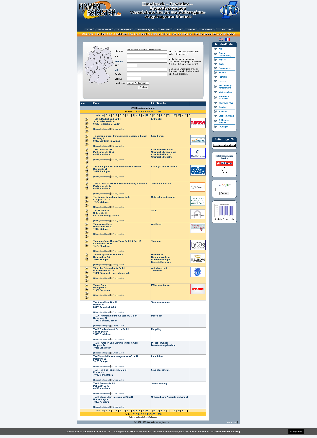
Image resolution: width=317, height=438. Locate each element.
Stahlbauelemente (160, 302)
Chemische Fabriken (161, 154)
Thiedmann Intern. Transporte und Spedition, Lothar (120, 136)
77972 (96, 320)
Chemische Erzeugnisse (163, 152)
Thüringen (223, 127)
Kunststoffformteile (161, 262)
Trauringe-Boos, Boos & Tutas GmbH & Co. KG (117, 241)
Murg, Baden (106, 375)
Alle (98, 115)
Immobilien (157, 356)
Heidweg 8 (98, 138)
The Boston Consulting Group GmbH (112, 197)
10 (151, 111)
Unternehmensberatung (163, 197)
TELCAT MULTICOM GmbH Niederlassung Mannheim (120, 183)
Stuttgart (104, 202)
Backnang (105, 290)
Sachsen (223, 111)
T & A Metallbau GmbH (105, 302)
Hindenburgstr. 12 (102, 399)
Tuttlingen (105, 171)
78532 (96, 171)
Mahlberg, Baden (108, 320)
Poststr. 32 (98, 304)
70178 (96, 361)
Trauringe (156, 241)
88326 (96, 307)
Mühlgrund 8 (99, 287)
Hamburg (223, 77)
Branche (119, 61)
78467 (96, 402)
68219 (96, 154)
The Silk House (101, 210)
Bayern (222, 60)
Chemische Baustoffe (162, 149)
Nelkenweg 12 (100, 318)
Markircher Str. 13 (102, 186)
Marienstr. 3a (99, 359)
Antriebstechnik (159, 268)
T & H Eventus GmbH (104, 383)
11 (154, 111)
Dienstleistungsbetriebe (163, 345)
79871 (96, 273)
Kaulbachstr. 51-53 (102, 243)
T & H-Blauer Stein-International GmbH (113, 397)
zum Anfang (231, 422)
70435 (96, 229)
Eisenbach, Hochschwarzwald (115, 273)
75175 (96, 246)
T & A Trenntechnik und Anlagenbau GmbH (115, 316)
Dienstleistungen (159, 343)
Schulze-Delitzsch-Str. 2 (105, 121)
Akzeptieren (296, 431)
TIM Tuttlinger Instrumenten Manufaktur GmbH (117, 166)
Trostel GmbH (100, 285)
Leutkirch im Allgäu (110, 141)
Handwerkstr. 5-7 (101, 257)
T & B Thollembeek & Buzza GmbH (111, 329)
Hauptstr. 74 (99, 345)
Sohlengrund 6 (100, 332)
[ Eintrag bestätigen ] (101, 129)
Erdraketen (156, 119)
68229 (96, 188)
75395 (96, 334)
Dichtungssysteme (160, 257)
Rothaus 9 (98, 372)
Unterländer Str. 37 (102, 226)
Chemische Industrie (161, 157)
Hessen (222, 81)
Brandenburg (225, 68)
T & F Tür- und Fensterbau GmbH (110, 370)
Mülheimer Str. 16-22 (103, 152)
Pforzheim (105, 246)
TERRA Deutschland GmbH (107, 119)
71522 (96, 290)
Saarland (223, 107)
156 (159, 111)
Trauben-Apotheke (102, 224)
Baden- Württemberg (225, 54)
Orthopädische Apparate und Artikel (169, 397)
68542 (96, 124)
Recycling (156, 329)
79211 (96, 348)
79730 (96, 375)
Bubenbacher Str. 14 (103, 270)
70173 (96, 202)
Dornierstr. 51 (100, 169)
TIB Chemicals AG (102, 149)
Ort (116, 70)
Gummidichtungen (160, 259)
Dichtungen (157, 254)
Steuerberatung (159, 383)
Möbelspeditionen (160, 285)
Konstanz (104, 402)
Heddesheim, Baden (110, 124)
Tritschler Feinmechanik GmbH (109, 268)
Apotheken (156, 224)
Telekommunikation (161, 183)
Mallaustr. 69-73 (101, 386)
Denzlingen (105, 348)
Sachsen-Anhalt (226, 116)
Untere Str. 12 (100, 213)
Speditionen (157, 136)
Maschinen (156, 316)
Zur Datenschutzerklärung (225, 431)
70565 (96, 259)
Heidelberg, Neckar (109, 215)
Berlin (221, 64)
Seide (154, 210)
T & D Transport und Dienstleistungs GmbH (115, 343)
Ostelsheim (105, 334)
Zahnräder (156, 270)
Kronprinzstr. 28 (101, 199)
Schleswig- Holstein (224, 121)
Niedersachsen (226, 92)
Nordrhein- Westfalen (224, 97)
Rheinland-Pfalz (226, 103)
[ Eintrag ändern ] (118, 129)
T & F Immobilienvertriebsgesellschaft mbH (115, 356)
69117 (96, 215)
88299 (96, 141)
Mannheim (105, 154)
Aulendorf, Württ (108, 307)
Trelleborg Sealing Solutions (108, 254)
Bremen (222, 72)
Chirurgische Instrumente (164, 166)
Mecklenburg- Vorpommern (225, 86)
